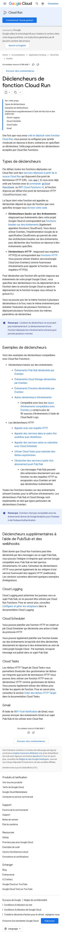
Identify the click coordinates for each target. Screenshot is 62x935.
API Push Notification (26, 711)
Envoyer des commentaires (20, 71)
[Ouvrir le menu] (5, 3)
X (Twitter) (7, 879)
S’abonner (50, 920)
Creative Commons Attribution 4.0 (27, 753)
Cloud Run (15, 12)
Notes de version (10, 819)
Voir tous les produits (12, 782)
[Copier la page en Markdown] (15, 92)
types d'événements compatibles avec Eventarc (37, 406)
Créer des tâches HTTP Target (40, 693)
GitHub (5, 837)
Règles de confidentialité (35, 900)
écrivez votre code (37, 207)
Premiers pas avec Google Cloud (17, 842)
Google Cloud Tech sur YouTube (17, 889)
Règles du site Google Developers (34, 759)
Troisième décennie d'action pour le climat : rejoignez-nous (32, 914)
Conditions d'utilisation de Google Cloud (22, 910)
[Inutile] (38, 64)
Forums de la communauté (15, 810)
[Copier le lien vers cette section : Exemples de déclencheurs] (49, 348)
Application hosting (37, 55)
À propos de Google (11, 900)
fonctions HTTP (49, 255)
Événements (8, 874)
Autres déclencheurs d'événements (33, 397)
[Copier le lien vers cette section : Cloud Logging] (25, 589)
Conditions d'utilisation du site (18, 905)
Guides (9, 58)
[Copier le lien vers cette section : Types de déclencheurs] (44, 162)
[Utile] (33, 64)
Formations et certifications (15, 857)
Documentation (18, 55)
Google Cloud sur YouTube (14, 884)
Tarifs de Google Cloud (13, 787)
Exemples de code (11, 847)
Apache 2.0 (38, 756)
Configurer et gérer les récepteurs (20, 606)
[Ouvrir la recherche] (37, 3)
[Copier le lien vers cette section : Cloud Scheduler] (28, 619)
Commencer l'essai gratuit (19, 20)
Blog (4, 870)
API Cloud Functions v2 (31, 187)
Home (5, 55)
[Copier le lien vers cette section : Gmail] (13, 705)
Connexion (53, 3)
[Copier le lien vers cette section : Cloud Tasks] (22, 661)
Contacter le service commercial (17, 797)
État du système (10, 824)
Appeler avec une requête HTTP (31, 428)
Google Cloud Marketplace (14, 792)
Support (6, 815)
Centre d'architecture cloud (15, 852)
